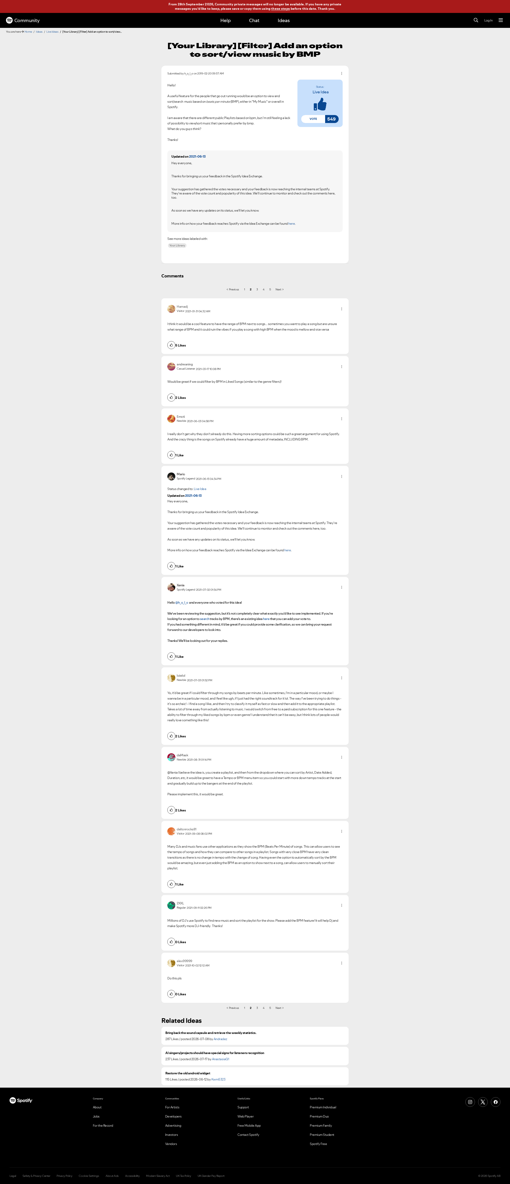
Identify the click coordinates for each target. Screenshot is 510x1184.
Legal (13, 1176)
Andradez (220, 1039)
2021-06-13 (197, 156)
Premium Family (321, 1125)
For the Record (103, 1125)
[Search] (476, 20)
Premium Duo (319, 1116)
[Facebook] (495, 1102)
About (97, 1107)
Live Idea (321, 92)
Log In (488, 20)
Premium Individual (323, 1107)
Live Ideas (52, 32)
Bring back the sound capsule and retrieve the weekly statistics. (210, 1033)
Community (27, 20)
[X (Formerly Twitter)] (483, 1102)
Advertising (173, 1125)
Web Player (245, 1116)
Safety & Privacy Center (36, 1176)
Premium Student (322, 1134)
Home (28, 32)
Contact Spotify (248, 1134)
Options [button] (342, 73)
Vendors (171, 1144)
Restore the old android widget (187, 1073)
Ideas (284, 20)
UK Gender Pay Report (211, 1176)
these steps (280, 8)
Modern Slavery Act (158, 1176)
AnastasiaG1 (220, 1059)
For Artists (172, 1107)
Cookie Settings (89, 1176)
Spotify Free (318, 1144)
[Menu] (500, 20)
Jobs (96, 1116)
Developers (173, 1116)
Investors (171, 1134)
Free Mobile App (249, 1125)
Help (225, 20)
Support (243, 1107)
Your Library (177, 245)
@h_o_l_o (181, 602)
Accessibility (132, 1176)
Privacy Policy (64, 1176)
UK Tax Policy (183, 1176)
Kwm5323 (218, 1079)
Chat (254, 20)
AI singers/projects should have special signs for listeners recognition (214, 1053)
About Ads (112, 1176)
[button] (313, 119)
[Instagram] (470, 1102)
